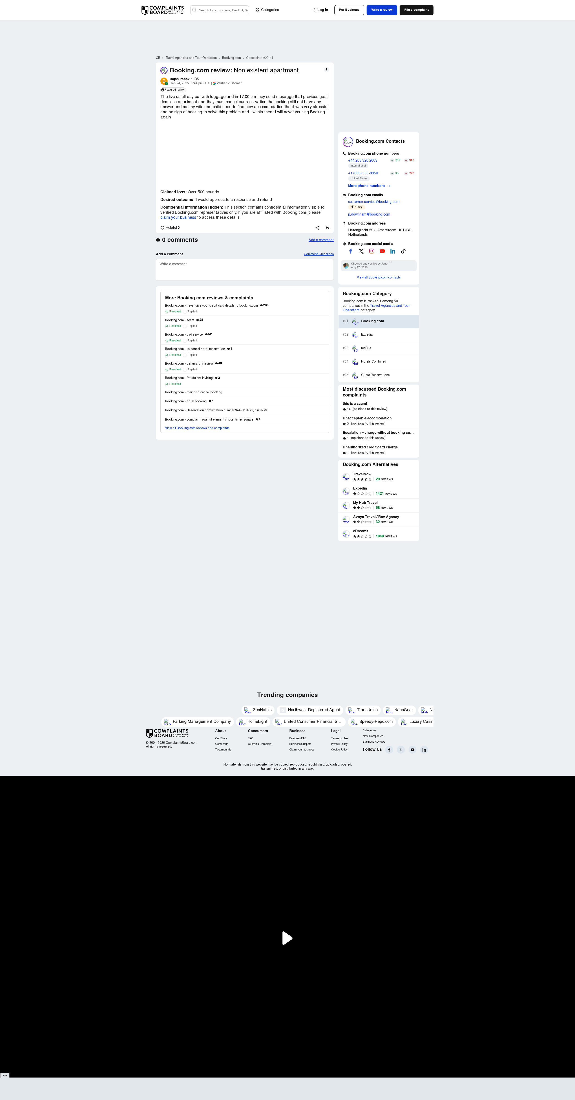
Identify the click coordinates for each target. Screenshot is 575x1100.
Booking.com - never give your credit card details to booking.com (217, 305)
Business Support (300, 744)
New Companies (373, 736)
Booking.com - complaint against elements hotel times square (213, 419)
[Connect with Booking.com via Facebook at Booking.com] (350, 251)
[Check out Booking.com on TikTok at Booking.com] (403, 251)
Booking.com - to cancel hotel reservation (198, 349)
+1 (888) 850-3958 (363, 173)
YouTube (412, 750)
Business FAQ (297, 738)
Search (194, 10)
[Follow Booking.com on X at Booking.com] (361, 251)
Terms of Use (339, 738)
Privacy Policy (339, 744)
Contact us (221, 744)
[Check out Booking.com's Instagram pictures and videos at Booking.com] (371, 251)
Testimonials (223, 749)
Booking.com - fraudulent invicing (192, 378)
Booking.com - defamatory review (193, 363)
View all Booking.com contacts (379, 277)
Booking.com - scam (184, 320)
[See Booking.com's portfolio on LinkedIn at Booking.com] (392, 251)
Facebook (389, 750)
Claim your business (301, 749)
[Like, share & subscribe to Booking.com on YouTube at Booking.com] (382, 251)
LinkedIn (424, 750)
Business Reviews (374, 742)
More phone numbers (367, 186)
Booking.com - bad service (188, 334)
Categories (270, 10)
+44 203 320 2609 (362, 160)
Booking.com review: (201, 71)
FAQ (250, 738)
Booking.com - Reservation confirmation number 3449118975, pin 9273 (216, 410)
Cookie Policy (339, 749)
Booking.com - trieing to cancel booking (193, 392)
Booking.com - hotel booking (189, 401)
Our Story (221, 738)
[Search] (219, 10)
